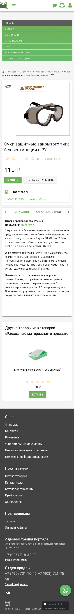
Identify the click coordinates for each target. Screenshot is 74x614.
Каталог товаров (16, 476)
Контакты (11, 431)
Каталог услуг (14, 482)
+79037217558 (16, 199)
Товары (9, 23)
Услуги (9, 29)
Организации (13, 40)
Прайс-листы (13, 46)
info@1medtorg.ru (16, 560)
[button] (70, 5)
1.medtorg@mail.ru (38, 199)
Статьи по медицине (17, 58)
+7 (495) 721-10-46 (21, 573)
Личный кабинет (16, 527)
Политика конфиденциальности (26, 456)
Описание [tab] (22, 211)
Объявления (12, 34)
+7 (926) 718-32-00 (21, 555)
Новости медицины (17, 52)
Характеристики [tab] (48, 211)
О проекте (11, 424)
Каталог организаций (19, 489)
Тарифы (10, 521)
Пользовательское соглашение (26, 450)
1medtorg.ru (20, 192)
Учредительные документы (24, 444)
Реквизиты (12, 437)
